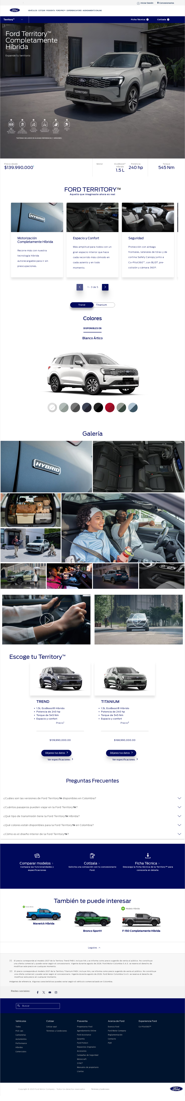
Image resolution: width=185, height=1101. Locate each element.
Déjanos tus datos (55, 753)
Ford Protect (82, 1043)
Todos (18, 1027)
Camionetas (21, 1035)
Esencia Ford (113, 1027)
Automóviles (21, 1039)
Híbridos (19, 1047)
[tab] (101, 305)
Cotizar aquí (51, 1027)
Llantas (80, 1071)
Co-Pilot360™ (145, 1027)
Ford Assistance (84, 1035)
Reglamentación (115, 1035)
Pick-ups (19, 1031)
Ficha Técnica (138, 20)
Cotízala (161, 20)
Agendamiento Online (86, 1031)
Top (155, 1088)
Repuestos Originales (86, 1047)
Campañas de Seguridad (87, 1055)
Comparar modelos (35, 863)
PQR (110, 1043)
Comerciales (21, 1052)
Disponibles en (92, 328)
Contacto (112, 1039)
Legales (92, 947)
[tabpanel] (92, 366)
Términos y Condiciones (56, 1031)
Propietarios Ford (84, 1027)
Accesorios (82, 1051)
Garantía (81, 1039)
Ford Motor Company (117, 1031)
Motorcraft (82, 1059)
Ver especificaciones (59, 760)
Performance (21, 1043)
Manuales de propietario (88, 1067)
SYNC (80, 1063)
